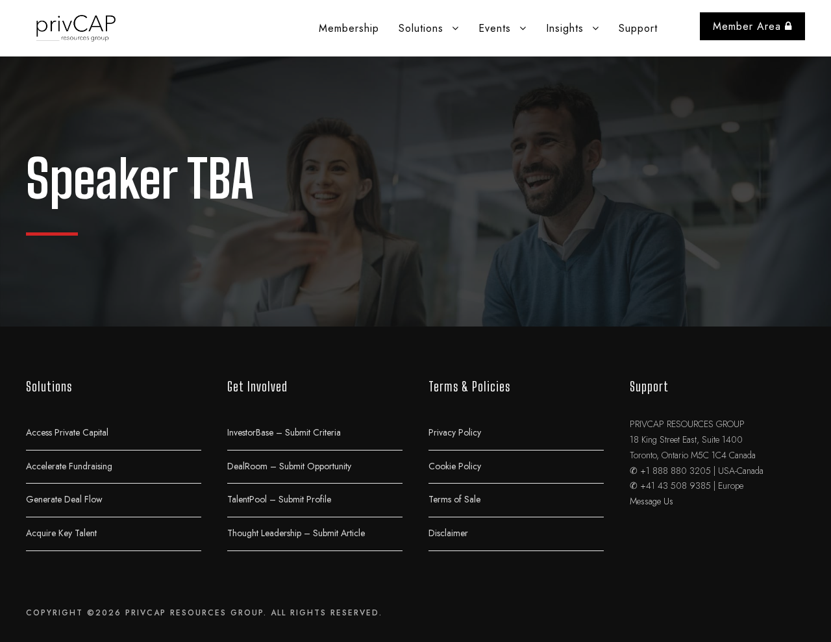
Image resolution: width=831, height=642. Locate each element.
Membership (349, 28)
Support (638, 28)
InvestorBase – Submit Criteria (284, 432)
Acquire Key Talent (61, 532)
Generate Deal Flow (64, 499)
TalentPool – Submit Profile (279, 499)
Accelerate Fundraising (69, 465)
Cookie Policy (454, 465)
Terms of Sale (454, 499)
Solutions (421, 28)
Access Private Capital (67, 432)
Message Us (651, 501)
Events (494, 28)
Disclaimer (448, 532)
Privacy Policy (454, 432)
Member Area (749, 26)
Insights (565, 28)
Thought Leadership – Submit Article (296, 532)
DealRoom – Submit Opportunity (289, 465)
